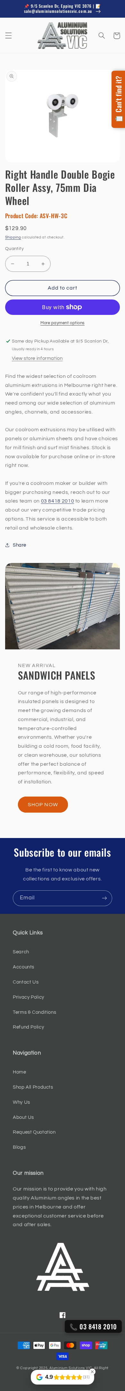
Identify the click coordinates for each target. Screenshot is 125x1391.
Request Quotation (34, 1132)
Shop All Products (33, 1087)
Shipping (13, 237)
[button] (8, 35)
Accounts (23, 967)
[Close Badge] (92, 1372)
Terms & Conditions (34, 1012)
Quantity (14, 248)
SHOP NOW (43, 804)
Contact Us (25, 982)
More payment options (62, 323)
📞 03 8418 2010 (93, 1326)
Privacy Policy (28, 997)
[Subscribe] (104, 898)
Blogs (19, 1147)
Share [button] (19, 545)
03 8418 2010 (57, 501)
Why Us (21, 1102)
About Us (23, 1117)
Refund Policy (28, 1027)
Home (19, 1072)
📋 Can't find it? (118, 99)
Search (21, 952)
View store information (37, 358)
